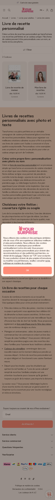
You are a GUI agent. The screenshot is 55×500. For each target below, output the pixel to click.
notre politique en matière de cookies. (27, 262)
